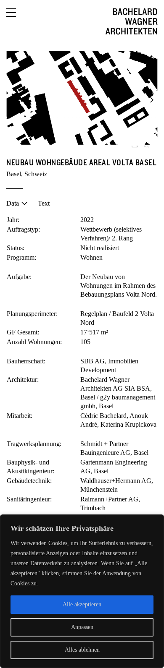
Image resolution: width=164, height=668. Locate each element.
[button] (12, 100)
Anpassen (82, 627)
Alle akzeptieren (82, 604)
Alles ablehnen (82, 650)
